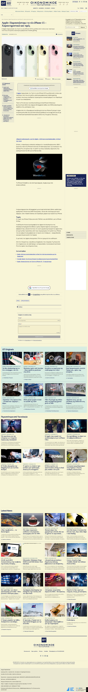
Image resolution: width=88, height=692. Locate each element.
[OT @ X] (82, 1)
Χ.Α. (2, 15)
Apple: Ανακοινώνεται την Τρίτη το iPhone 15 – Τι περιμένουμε (34, 261)
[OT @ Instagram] (84, 1)
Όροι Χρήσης (27, 340)
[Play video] (39, 167)
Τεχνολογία (6, 19)
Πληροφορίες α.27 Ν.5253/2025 (56, 651)
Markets (35, 8)
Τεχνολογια (5, 34)
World (53, 8)
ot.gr (2, 19)
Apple (19, 93)
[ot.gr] (44, 5)
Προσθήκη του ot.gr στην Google (40, 88)
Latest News (6, 510)
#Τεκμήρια (33, 11)
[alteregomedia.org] (70, 690)
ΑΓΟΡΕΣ (68, 232)
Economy (47, 8)
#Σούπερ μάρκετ (48, 11)
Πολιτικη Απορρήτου (37, 340)
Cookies (46, 651)
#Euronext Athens (19, 11)
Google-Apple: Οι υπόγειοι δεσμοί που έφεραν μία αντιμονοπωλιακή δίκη (37, 259)
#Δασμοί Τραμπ (65, 11)
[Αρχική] (6, 3)
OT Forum (75, 1)
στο (35, 294)
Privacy (41, 651)
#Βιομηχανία (40, 11)
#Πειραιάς (27, 11)
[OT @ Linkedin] (86, 1)
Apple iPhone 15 (25, 300)
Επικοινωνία (27, 651)
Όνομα (19, 318)
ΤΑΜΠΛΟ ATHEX (70, 237)
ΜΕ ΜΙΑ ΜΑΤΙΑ (70, 235)
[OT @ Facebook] (79, 1)
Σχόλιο (19, 324)
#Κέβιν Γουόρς (57, 11)
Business (41, 8)
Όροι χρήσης (34, 651)
